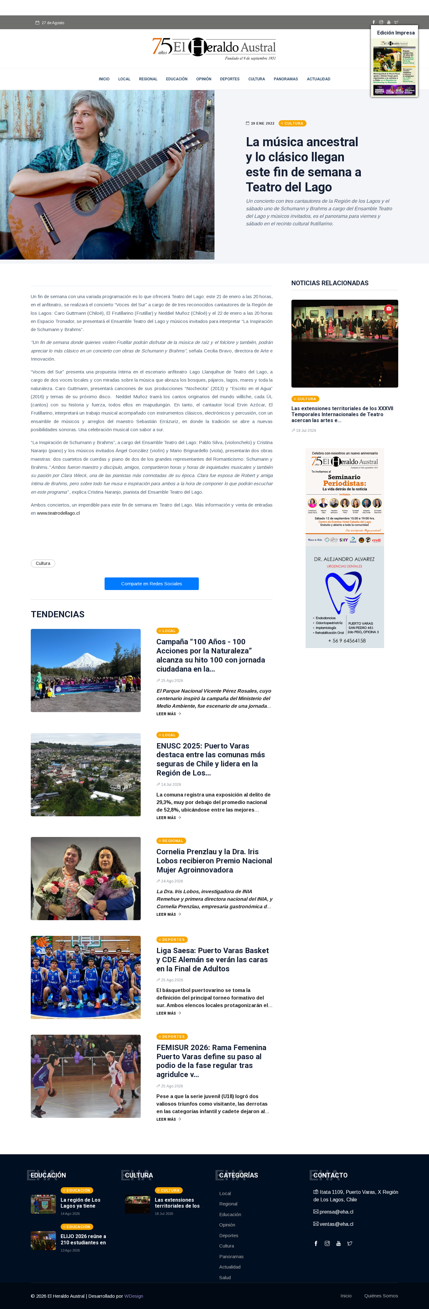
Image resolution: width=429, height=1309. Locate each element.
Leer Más (166, 714)
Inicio (346, 1295)
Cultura (256, 79)
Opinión (203, 79)
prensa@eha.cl (335, 1212)
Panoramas (286, 79)
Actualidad (318, 79)
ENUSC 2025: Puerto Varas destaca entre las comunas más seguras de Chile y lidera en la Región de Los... (210, 759)
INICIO (104, 79)
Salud (225, 1277)
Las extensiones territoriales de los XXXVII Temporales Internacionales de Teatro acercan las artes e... (342, 414)
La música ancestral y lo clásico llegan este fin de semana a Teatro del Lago (303, 165)
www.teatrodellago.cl (58, 513)
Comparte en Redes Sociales (151, 583)
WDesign (133, 1296)
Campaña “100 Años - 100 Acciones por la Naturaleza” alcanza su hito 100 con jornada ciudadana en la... (210, 655)
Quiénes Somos (381, 1295)
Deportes (230, 79)
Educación (176, 79)
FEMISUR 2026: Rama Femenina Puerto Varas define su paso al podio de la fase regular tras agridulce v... (211, 1061)
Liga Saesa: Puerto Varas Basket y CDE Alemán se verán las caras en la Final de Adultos (212, 959)
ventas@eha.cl (335, 1224)
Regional (148, 79)
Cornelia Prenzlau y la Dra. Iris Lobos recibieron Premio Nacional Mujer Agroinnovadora (214, 860)
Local (124, 79)
